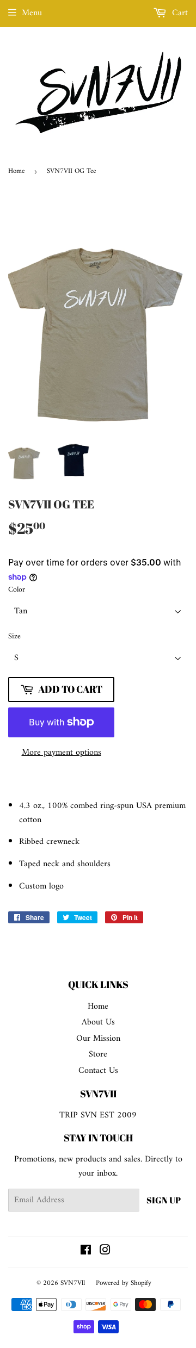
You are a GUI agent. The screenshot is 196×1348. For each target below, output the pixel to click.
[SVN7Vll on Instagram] (105, 1251)
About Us (98, 1022)
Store (98, 1054)
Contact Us (98, 1070)
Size (14, 637)
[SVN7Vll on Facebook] (85, 1251)
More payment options (61, 753)
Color (16, 590)
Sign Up (163, 1200)
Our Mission (98, 1038)
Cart (178, 13)
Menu (32, 13)
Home (16, 171)
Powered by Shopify (123, 1283)
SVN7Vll (72, 1283)
